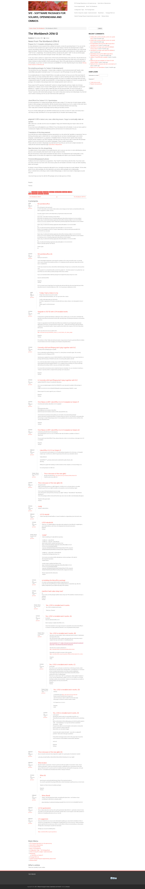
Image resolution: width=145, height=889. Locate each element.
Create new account (95, 82)
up (56, 196)
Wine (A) (43, 775)
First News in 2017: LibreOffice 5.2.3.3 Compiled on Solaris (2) (59, 430)
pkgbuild (46, 193)
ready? (44, 535)
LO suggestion (43, 819)
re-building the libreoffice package (53, 580)
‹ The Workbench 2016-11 (35, 196)
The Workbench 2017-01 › (80, 196)
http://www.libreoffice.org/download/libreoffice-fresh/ (62, 649)
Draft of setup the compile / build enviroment (85, 12)
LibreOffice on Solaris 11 (37, 855)
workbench (34, 192)
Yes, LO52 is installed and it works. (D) (66, 690)
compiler (65, 192)
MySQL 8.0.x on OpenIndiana (97, 67)
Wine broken (42, 763)
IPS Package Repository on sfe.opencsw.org (85, 3)
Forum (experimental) (79, 6)
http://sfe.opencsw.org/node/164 (69, 694)
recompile (45, 192)
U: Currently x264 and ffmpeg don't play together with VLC (58, 380)
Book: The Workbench (91, 6)
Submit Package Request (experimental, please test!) (87, 16)
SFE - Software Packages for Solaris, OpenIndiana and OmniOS (46, 17)
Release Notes (105, 16)
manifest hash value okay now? (52, 591)
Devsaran (68, 886)
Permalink (30, 208)
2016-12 (40, 192)
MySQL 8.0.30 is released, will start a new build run (102, 64)
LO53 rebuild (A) (47, 522)
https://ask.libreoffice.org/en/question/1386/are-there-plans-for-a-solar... (66, 654)
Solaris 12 (51, 192)
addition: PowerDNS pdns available (99, 57)
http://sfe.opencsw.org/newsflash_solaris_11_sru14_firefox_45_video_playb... (55, 332)
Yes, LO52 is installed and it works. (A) (59, 616)
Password (91, 79)
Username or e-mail (94, 75)
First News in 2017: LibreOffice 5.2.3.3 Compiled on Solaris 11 (58, 402)
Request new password (96, 84)
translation (34, 193)
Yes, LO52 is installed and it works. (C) (62, 664)
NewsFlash (101, 12)
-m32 (69, 192)
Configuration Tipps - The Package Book (84, 9)
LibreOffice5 (58, 192)
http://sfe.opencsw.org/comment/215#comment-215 (65, 475)
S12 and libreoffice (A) (45, 254)
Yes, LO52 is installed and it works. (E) (66, 713)
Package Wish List (110, 12)
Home (30, 28)
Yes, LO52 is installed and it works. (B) (63, 633)
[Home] (47, 10)
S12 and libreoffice (43, 204)
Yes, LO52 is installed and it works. (58, 605)
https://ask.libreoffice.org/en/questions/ (47, 831)
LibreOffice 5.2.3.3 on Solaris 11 (50, 450)
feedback (40, 193)
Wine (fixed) (46, 795)
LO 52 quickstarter (44, 808)
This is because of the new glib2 (55, 474)
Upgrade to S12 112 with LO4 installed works (53, 312)
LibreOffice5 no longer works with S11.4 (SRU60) (102, 50)
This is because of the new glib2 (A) (50, 483)
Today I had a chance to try (48, 293)
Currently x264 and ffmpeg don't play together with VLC (57, 347)
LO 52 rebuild (44, 514)
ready (40, 506)
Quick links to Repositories (104, 3)
